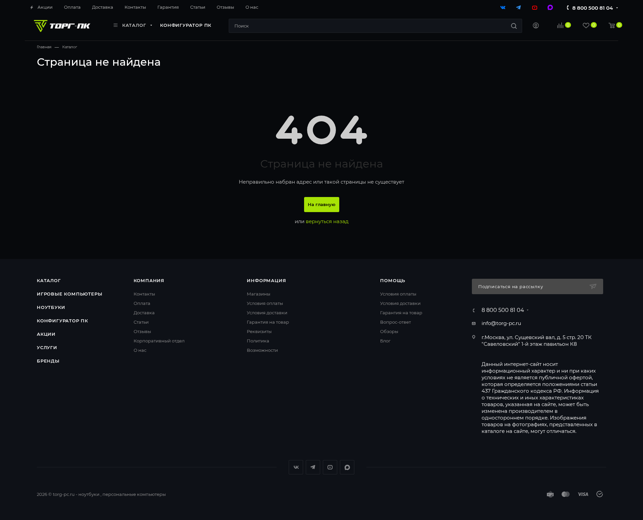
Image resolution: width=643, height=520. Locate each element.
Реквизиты (259, 331)
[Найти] (514, 26)
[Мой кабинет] (536, 26)
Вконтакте (296, 467)
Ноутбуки (51, 307)
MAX (347, 467)
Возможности (262, 350)
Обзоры (389, 331)
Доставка (144, 312)
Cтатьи (141, 322)
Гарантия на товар (268, 322)
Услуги (47, 347)
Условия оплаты (265, 303)
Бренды (48, 361)
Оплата (142, 303)
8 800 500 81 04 (592, 8)
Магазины (258, 294)
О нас (140, 350)
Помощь (392, 280)
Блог (385, 340)
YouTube (330, 467)
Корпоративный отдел (159, 340)
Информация (266, 280)
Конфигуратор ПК (62, 320)
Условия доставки (267, 312)
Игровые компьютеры (69, 294)
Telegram (313, 467)
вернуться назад (327, 221)
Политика (258, 340)
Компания (149, 280)
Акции (46, 334)
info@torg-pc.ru (501, 323)
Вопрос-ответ (395, 322)
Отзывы (142, 331)
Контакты (144, 294)
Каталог (49, 280)
